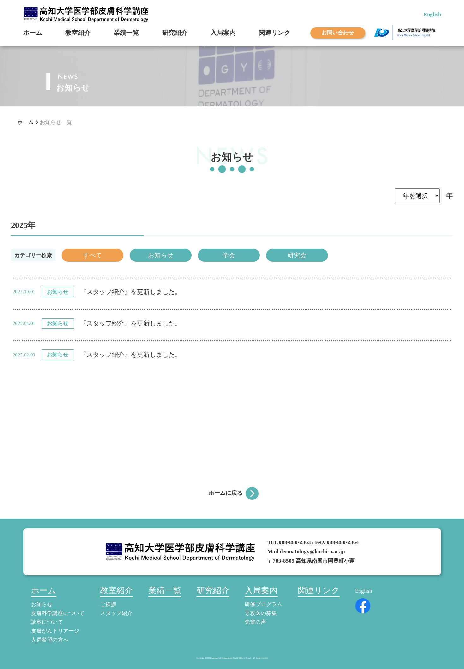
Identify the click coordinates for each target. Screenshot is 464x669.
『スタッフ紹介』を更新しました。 (130, 292)
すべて (92, 255)
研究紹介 (174, 32)
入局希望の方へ (49, 639)
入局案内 (223, 32)
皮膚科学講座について (58, 613)
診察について (47, 622)
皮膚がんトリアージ (55, 631)
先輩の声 (255, 622)
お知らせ (160, 255)
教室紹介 (78, 32)
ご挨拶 (108, 604)
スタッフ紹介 (116, 613)
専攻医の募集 (261, 613)
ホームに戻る (226, 493)
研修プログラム (263, 604)
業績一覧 (126, 32)
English (432, 14)
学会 (229, 255)
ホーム (32, 32)
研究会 (297, 255)
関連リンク (274, 32)
